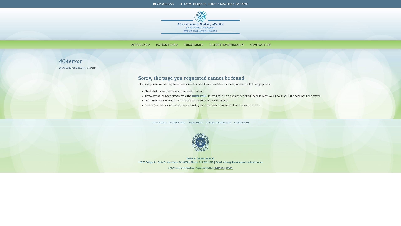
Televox (219, 168)
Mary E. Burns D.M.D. (71, 67)
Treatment (196, 122)
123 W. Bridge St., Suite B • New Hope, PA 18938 (216, 4)
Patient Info (177, 122)
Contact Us (241, 122)
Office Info (159, 122)
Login (229, 168)
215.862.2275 (165, 4)
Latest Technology (218, 122)
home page (199, 96)
